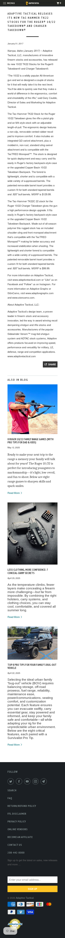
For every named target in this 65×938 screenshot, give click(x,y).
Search (12, 790)
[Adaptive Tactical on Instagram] (36, 781)
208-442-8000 (16, 852)
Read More (14, 493)
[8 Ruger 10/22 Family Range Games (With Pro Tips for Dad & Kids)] (33, 434)
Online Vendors (18, 829)
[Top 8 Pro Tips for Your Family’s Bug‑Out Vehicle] (33, 660)
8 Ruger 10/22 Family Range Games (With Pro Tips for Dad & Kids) (31, 440)
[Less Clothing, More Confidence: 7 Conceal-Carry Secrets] (33, 565)
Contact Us (15, 844)
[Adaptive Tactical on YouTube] (28, 781)
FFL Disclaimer (17, 813)
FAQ (10, 798)
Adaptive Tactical (25, 897)
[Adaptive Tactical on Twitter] (11, 781)
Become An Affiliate (20, 837)
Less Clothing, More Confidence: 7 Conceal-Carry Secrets (28, 571)
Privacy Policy (17, 821)
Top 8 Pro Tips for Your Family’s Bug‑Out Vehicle (32, 666)
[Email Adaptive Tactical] (44, 781)
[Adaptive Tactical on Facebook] (20, 781)
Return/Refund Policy (22, 806)
